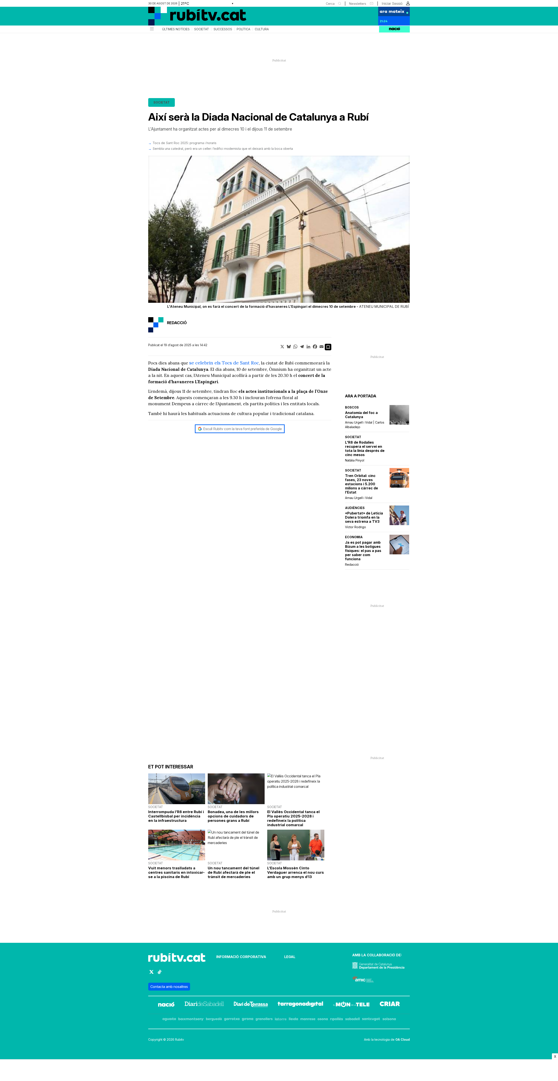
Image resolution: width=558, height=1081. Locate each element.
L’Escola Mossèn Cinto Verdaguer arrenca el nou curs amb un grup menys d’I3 (295, 872)
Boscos (352, 407)
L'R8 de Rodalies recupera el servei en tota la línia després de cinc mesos (364, 448)
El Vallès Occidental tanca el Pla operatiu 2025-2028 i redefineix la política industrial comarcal (293, 818)
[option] (279, 233)
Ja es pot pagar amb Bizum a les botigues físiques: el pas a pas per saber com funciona (363, 550)
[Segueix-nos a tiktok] (159, 973)
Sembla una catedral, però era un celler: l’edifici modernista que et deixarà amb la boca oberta (223, 148)
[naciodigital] (166, 1004)
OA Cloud (402, 1039)
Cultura (262, 29)
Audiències (355, 508)
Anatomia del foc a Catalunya (361, 415)
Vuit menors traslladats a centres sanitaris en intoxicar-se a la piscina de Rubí (176, 872)
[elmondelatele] (351, 1004)
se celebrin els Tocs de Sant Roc (224, 363)
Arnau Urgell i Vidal (358, 498)
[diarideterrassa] (251, 1004)
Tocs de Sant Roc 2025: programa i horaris (184, 143)
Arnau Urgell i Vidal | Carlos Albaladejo (364, 424)
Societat (201, 29)
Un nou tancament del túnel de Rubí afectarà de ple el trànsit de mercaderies (233, 872)
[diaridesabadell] (204, 1004)
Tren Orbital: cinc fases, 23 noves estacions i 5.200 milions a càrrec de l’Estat (361, 484)
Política (243, 29)
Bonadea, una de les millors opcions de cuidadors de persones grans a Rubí (233, 816)
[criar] (390, 1004)
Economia (354, 537)
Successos (223, 29)
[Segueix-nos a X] (151, 973)
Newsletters (357, 3)
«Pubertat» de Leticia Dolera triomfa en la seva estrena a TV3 (364, 517)
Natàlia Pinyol (354, 460)
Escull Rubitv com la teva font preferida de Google (242, 429)
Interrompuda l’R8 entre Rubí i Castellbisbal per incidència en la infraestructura (176, 816)
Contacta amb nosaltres (169, 986)
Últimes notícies (176, 29)
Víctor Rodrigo (355, 527)
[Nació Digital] (191, 17)
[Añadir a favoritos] (328, 347)
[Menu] (151, 29)
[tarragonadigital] (300, 1004)
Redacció (352, 564)
